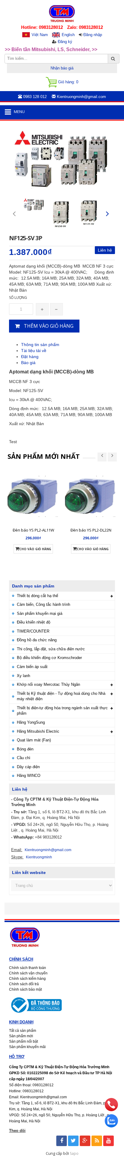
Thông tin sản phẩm (40, 344)
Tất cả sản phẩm (22, 1031)
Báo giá (28, 362)
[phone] (111, 1109)
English (68, 34)
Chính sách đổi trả (24, 984)
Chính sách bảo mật (25, 989)
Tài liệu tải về (33, 350)
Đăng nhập (92, 34)
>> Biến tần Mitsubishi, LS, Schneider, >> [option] (51, 49)
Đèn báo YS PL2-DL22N (90, 530)
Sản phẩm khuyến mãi (27, 1047)
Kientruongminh (39, 857)
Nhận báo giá (62, 68)
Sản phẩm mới (21, 1036)
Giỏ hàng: (67, 82)
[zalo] (111, 1126)
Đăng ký (65, 41)
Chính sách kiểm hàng (27, 979)
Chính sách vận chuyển (28, 973)
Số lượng (18, 297)
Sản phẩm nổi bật (23, 1041)
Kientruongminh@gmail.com (48, 850)
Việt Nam (40, 34)
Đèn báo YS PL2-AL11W (33, 530)
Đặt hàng (30, 356)
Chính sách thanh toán (27, 968)
